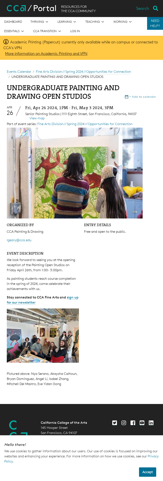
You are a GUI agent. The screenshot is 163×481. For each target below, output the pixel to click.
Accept (147, 472)
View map (37, 118)
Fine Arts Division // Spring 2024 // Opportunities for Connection (83, 72)
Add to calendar (142, 96)
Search (142, 8)
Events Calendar (19, 72)
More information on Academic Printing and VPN (46, 53)
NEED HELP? (155, 23)
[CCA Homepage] (18, 430)
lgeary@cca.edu (19, 240)
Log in (75, 31)
